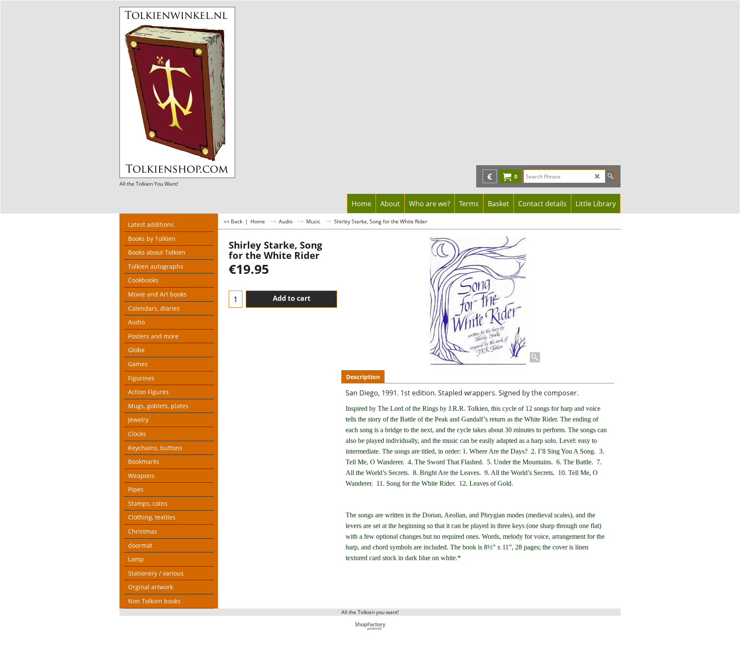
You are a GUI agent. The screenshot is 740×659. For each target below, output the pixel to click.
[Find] (610, 176)
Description (363, 377)
